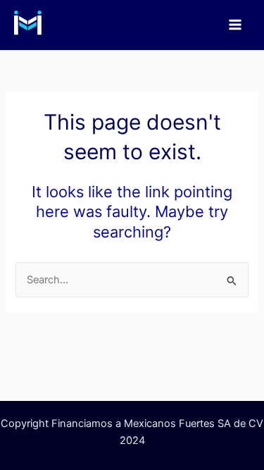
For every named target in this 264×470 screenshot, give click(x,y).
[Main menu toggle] (235, 24)
